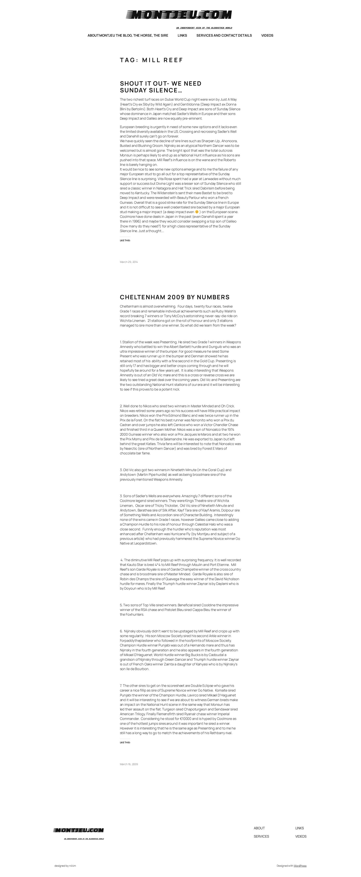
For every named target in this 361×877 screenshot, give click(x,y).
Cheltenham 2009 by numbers (175, 297)
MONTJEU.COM (180, 14)
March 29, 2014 (129, 262)
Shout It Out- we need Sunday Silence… (161, 87)
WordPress (300, 865)
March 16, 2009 (129, 764)
